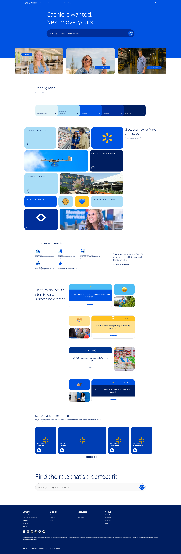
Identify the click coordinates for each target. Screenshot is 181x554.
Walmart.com (33, 548)
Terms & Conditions (41, 548)
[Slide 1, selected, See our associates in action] (87, 457)
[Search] (130, 33)
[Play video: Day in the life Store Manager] (112, 450)
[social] (24, 531)
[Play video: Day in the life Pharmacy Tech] (135, 450)
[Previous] (87, 460)
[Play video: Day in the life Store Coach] (39, 450)
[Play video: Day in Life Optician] (89, 450)
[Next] (93, 460)
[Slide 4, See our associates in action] (96, 457)
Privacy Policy (48, 548)
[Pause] (90, 460)
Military (69, 3)
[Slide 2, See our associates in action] (92, 457)
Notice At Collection (56, 548)
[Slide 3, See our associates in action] (94, 457)
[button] (40, 138)
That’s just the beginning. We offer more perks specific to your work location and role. (128, 257)
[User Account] (156, 3)
